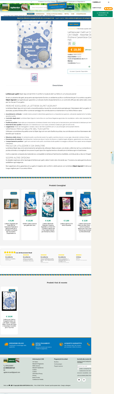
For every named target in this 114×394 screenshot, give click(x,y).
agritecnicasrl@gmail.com (12, 372)
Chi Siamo (35, 361)
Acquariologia (81, 13)
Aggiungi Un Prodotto (103, 14)
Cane (72, 13)
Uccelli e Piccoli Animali (54, 13)
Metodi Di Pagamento (38, 363)
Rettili (66, 13)
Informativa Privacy (38, 373)
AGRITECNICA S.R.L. (27, 385)
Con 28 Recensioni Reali (24, 253)
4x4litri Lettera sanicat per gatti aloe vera (30, 224)
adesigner (67, 385)
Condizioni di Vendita (38, 379)
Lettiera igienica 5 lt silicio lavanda (66, 224)
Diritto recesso (36, 365)
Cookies (35, 369)
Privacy (34, 375)
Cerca (70, 7)
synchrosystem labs (55, 385)
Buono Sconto (36, 377)
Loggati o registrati (59, 18)
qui (66, 160)
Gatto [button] (30, 13)
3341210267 (9, 365)
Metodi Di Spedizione (38, 367)
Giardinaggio (40, 13)
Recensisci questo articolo (85, 29)
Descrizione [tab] (58, 85)
